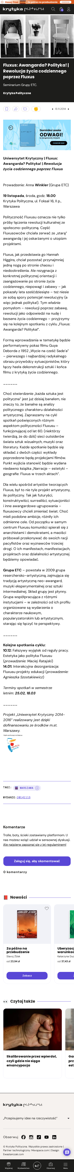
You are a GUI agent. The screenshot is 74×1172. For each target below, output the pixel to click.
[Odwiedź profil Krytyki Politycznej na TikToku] (39, 1137)
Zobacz (27, 975)
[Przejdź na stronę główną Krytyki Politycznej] (22, 1105)
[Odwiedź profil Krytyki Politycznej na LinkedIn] (54, 1137)
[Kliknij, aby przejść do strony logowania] (68, 9)
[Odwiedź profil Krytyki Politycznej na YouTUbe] (46, 1137)
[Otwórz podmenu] (68, 1118)
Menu (65, 1168)
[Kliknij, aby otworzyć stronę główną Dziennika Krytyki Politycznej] (37, 1166)
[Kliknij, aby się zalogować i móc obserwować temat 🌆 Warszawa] (37, 788)
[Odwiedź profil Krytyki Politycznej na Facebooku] (23, 1137)
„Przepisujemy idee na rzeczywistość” (30, 1118)
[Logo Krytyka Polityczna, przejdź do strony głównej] (23, 9)
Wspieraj (8, 1168)
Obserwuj (51, 1168)
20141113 (24, 797)
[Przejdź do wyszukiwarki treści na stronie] (53, 9)
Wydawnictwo (23, 1168)
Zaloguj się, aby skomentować (37, 861)
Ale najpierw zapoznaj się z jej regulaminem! (34, 845)
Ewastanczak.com (13, 1154)
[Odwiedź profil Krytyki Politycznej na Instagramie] (31, 1137)
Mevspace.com (40, 1150)
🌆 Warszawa (24, 788)
